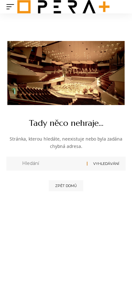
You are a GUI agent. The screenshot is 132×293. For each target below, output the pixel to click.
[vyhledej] (52, 164)
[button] (11, 6)
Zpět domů (66, 185)
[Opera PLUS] (63, 6)
